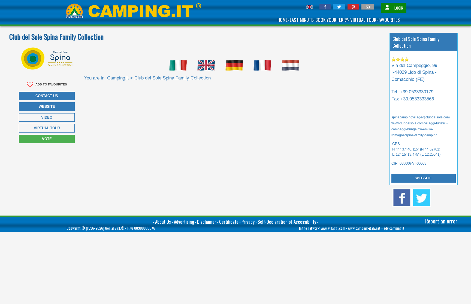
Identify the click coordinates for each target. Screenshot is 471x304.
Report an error (441, 221)
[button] (325, 7)
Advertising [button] (184, 221)
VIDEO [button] (46, 117)
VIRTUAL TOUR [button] (47, 128)
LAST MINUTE (301, 19)
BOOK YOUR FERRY (331, 19)
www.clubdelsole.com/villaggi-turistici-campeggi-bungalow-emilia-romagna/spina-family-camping (419, 129)
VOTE (47, 139)
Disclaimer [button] (206, 221)
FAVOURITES (389, 19)
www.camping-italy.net (364, 228)
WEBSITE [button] (47, 107)
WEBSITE (423, 178)
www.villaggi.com (333, 228)
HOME (282, 19)
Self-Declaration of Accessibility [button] (287, 221)
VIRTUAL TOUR (363, 19)
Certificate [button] (228, 221)
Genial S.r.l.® (114, 228)
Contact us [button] (46, 96)
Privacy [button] (248, 221)
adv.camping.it (394, 228)
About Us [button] (163, 221)
